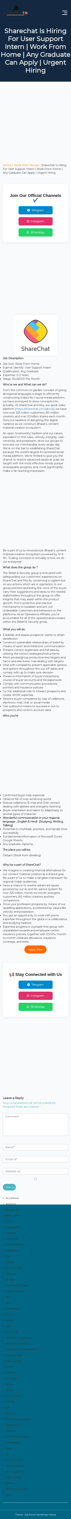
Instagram (37, 221)
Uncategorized (15, 1471)
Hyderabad (13, 1308)
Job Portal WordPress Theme (40, 1514)
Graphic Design (15, 1291)
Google (10, 1279)
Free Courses (14, 1267)
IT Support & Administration (22, 1349)
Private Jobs (13, 1395)
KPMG (9, 1366)
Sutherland (12, 1442)
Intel (8, 1326)
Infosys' (10, 1320)
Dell (8, 1256)
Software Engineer (17, 1436)
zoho (9, 1494)
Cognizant (12, 1238)
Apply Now (35, 949)
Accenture (12, 1197)
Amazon (11, 1203)
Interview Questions (18, 1343)
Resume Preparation (18, 1419)
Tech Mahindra (14, 1465)
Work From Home (26, 165)
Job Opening (14, 1360)
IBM (8, 1314)
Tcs (7, 1454)
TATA (9, 1448)
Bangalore (12, 1209)
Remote (11, 1413)
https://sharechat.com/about (34, 409)
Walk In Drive (14, 1477)
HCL (8, 1296)
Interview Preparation (19, 1337)
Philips (9, 1390)
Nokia (9, 1384)
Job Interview (14, 1355)
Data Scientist (14, 1244)
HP (7, 1302)
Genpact (11, 1273)
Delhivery (11, 1250)
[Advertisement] (35, 128)
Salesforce (12, 1424)
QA (8, 1407)
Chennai (11, 1232)
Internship (12, 1331)
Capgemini (12, 1227)
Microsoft (11, 1378)
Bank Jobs (12, 1215)
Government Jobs (17, 1285)
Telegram (37, 210)
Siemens (11, 1430)
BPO (9, 1221)
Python (10, 1401)
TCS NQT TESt (14, 1459)
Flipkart (10, 1261)
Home (7, 165)
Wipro (9, 1483)
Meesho (11, 1372)
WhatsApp (37, 232)
